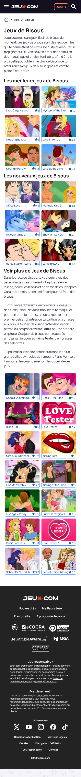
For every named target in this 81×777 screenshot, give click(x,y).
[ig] (41, 727)
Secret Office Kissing (55, 572)
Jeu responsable (32, 750)
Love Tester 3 (51, 543)
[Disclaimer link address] (33, 628)
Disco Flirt (12, 427)
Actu (59, 7)
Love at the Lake (53, 168)
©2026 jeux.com (40, 758)
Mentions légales (57, 737)
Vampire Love (51, 263)
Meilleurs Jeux (52, 608)
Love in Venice (51, 139)
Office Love (13, 205)
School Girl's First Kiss (19, 572)
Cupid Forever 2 (16, 543)
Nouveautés (27, 608)
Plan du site (22, 616)
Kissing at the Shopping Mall (55, 485)
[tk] (65, 727)
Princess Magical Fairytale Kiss (55, 514)
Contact (53, 750)
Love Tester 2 (51, 427)
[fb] (53, 727)
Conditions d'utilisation (27, 737)
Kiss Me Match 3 (16, 485)
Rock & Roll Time (53, 398)
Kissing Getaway (16, 514)
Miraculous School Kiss (19, 456)
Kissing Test (50, 456)
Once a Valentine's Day (19, 398)
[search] (73, 6)
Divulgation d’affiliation (48, 743)
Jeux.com (42, 695)
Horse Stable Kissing (18, 263)
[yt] (29, 727)
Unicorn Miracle (16, 234)
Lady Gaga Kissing (17, 110)
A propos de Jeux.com (51, 616)
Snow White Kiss (53, 234)
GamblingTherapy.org (45, 681)
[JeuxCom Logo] (24, 6)
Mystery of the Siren (55, 110)
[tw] (16, 727)
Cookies (24, 743)
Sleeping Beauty (16, 139)
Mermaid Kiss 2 (52, 205)
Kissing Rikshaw (16, 168)
